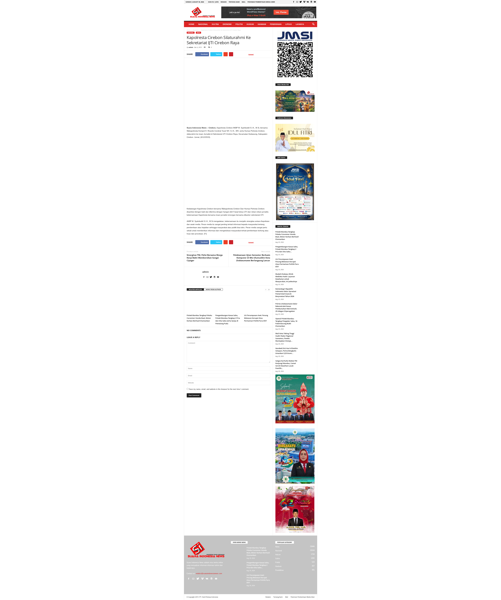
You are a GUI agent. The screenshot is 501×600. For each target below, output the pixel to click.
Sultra (215, 24)
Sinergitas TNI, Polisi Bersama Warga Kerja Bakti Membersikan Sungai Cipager (205, 258)
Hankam (262, 24)
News (198, 32)
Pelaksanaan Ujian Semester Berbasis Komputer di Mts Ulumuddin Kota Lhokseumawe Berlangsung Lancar (251, 258)
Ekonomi (227, 24)
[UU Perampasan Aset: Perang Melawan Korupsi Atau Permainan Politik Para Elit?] (257, 303)
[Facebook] (293, 1)
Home (191, 24)
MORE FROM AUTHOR (213, 289)
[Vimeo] (304, 1)
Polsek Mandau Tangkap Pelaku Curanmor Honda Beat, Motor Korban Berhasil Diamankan (199, 318)
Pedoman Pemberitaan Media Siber (261, 2)
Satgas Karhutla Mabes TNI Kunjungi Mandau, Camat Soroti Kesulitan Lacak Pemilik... (286, 364)
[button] (313, 24)
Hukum (250, 24)
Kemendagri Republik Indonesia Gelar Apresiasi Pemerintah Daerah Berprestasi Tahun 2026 (285, 292)
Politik (239, 24)
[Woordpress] (311, 1)
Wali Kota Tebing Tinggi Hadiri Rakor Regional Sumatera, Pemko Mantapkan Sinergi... (284, 337)
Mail (243, 2)
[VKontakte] (307, 1)
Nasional (203, 24)
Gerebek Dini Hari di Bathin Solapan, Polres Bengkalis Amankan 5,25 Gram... (286, 350)
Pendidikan (275, 24)
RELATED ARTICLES (195, 289)
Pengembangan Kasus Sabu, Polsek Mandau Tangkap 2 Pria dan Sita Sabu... (286, 249)
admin (191, 47)
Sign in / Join (213, 2)
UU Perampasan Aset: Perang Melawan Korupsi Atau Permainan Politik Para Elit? (256, 318)
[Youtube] (314, 1)
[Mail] (297, 1)
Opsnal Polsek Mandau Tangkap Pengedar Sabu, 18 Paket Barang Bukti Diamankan (286, 322)
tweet (251, 54)
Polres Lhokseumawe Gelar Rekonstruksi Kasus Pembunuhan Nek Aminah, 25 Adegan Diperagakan (286, 307)
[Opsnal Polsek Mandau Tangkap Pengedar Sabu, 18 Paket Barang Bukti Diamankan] (308, 322)
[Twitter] (300, 1)
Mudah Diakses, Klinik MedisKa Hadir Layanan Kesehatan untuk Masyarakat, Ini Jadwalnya (286, 278)
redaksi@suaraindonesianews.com (209, 573)
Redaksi (224, 2)
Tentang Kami (234, 2)
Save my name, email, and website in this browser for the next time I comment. (219, 389)
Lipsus (288, 24)
